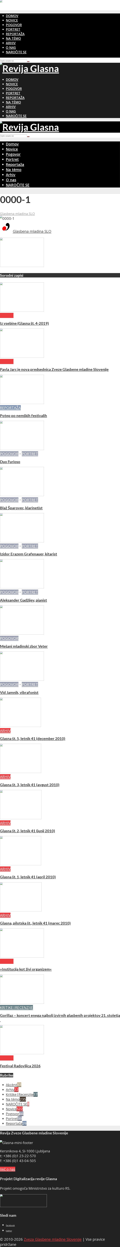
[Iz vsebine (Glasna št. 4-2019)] (22, 310)
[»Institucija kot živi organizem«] (22, 956)
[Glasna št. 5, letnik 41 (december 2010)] (20, 725)
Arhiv (11, 43)
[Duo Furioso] (22, 448)
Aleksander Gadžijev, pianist (23, 600)
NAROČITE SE (16, 52)
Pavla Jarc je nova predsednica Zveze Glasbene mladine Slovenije (54, 369)
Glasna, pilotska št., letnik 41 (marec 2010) (35, 923)
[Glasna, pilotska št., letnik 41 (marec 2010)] (21, 910)
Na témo (13, 38)
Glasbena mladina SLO (17, 213)
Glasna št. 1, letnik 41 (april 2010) (28, 877)
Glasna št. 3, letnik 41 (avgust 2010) (29, 784)
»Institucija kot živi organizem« (26, 969)
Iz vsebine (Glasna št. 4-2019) (24, 323)
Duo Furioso (10, 461)
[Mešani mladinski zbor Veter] (22, 633)
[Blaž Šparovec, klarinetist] (22, 494)
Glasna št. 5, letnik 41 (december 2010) (32, 738)
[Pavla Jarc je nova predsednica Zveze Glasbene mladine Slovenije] (22, 356)
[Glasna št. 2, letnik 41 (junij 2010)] (20, 817)
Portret (13, 29)
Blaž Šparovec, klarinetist (21, 508)
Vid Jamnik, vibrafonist (19, 692)
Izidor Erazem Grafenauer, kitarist (28, 554)
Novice (12, 20)
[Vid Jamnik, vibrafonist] (22, 679)
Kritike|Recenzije (16, 1007)
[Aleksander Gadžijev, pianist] (22, 587)
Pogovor (14, 25)
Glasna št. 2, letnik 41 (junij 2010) (27, 831)
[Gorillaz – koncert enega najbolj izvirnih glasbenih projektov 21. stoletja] (22, 1002)
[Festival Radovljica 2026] (22, 1052)
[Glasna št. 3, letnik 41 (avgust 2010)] (20, 771)
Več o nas (7, 1169)
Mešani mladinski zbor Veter (24, 646)
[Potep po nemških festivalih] (22, 402)
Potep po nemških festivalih (23, 415)
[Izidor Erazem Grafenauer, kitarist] (22, 540)
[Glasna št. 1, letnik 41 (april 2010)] (20, 863)
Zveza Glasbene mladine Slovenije (53, 1239)
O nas (11, 47)
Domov (12, 15)
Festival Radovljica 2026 (20, 1066)
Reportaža (15, 34)
